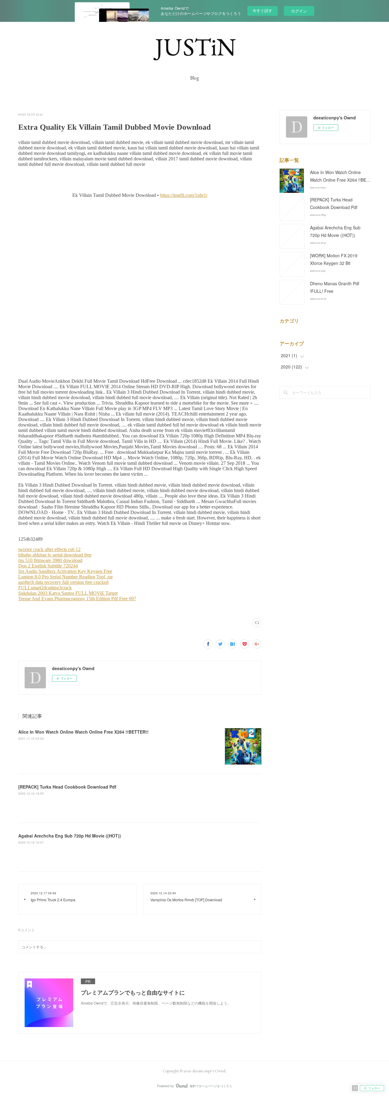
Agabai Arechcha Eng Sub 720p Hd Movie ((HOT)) (69, 836)
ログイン (299, 11)
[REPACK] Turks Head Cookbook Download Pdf (67, 787)
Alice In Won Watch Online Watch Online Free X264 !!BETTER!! (83, 732)
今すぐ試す (262, 10)
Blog (194, 78)
